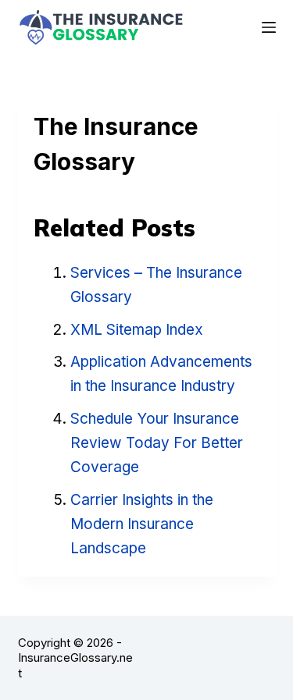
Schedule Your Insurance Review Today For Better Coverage (156, 443)
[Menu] (269, 27)
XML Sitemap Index (136, 330)
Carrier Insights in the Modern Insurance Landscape (141, 524)
